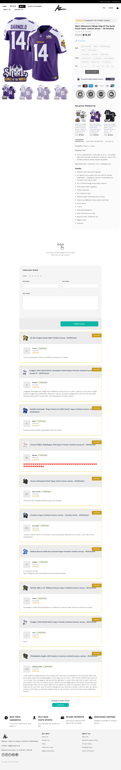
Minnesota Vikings (93, 24)
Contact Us (116, 1)
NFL (23, 6)
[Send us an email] (13, 754)
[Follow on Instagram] (6, 754)
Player (77, 58)
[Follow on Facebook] (3, 754)
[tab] (109, 141)
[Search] (104, 7)
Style (76, 48)
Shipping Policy (87, 747)
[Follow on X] (10, 754)
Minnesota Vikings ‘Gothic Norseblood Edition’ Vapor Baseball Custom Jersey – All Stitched (110, 128)
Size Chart (81, 41)
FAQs (43, 744)
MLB (14, 6)
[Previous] (5, 49)
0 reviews (88, 31)
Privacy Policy (87, 744)
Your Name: (26, 281)
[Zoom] (4, 81)
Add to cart (92, 72)
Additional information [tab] (94, 141)
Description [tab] (79, 141)
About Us (6, 9)
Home (4, 6)
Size (76, 66)
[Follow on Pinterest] (16, 754)
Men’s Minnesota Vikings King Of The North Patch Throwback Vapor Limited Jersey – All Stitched (95, 128)
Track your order (104, 1)
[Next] (65, 49)
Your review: (26, 293)
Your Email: (65, 281)
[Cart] (118, 7)
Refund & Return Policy (90, 740)
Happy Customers (35, 6)
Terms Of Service (88, 751)
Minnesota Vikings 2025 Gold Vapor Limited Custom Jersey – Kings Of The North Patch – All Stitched (81, 128)
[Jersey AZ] (60, 7)
